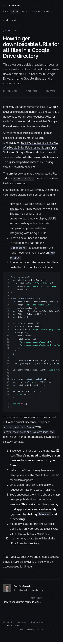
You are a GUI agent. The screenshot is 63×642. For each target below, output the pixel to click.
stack (47, 11)
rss (21, 629)
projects (35, 11)
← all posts (10, 20)
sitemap (31, 629)
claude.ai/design (12, 625)
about (24, 11)
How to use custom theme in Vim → (22, 601)
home (5, 11)
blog (15, 11)
